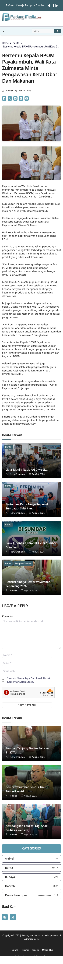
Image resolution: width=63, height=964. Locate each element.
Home (5, 43)
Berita (16, 43)
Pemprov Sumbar (23, 563)
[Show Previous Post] (49, 5)
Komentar (8, 616)
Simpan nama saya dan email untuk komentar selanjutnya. (28, 680)
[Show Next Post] (56, 5)
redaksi (9, 90)
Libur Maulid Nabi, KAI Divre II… (27, 470)
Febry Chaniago (17, 474)
